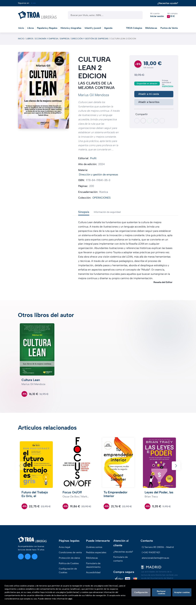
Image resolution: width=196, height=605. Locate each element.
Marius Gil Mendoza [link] (93, 95)
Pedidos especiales (96, 552)
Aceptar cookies (182, 592)
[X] (28, 556)
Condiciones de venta (70, 552)
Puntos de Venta (169, 28)
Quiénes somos (94, 547)
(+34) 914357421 (151, 552)
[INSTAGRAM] (21, 556)
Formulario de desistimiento (93, 565)
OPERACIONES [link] (101, 197)
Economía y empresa (46, 38)
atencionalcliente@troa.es (155, 558)
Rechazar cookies (161, 592)
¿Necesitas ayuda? (167, 3)
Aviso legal (64, 547)
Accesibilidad (93, 572)
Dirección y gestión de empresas (89, 38)
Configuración (141, 592)
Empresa (64, 38)
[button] (172, 15)
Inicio (21, 38)
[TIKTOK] (34, 556)
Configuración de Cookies (68, 570)
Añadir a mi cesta (148, 94)
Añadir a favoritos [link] (148, 102)
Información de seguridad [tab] (107, 212)
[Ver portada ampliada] (43, 90)
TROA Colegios (134, 28)
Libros (29, 38)
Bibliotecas (151, 28)
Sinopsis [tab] (83, 212)
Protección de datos (69, 558)
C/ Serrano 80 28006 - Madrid (158, 547)
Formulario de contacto (120, 559)
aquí (70, 599)
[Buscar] (138, 15)
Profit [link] (93, 158)
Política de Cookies (69, 563)
